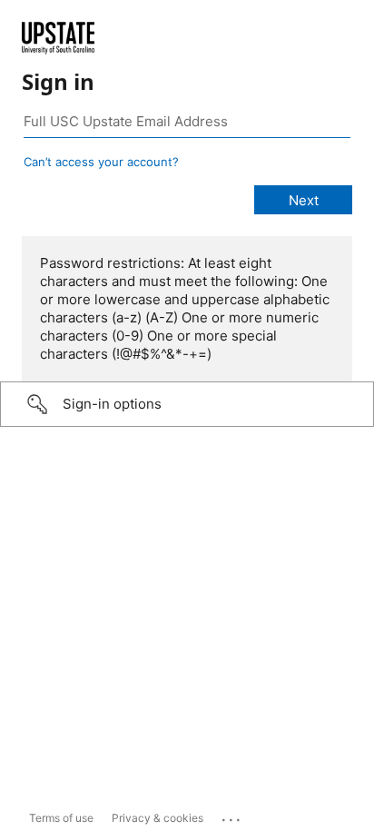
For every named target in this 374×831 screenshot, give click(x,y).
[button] (187, 404)
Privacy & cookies (157, 818)
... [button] (232, 815)
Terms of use (61, 818)
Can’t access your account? (101, 161)
